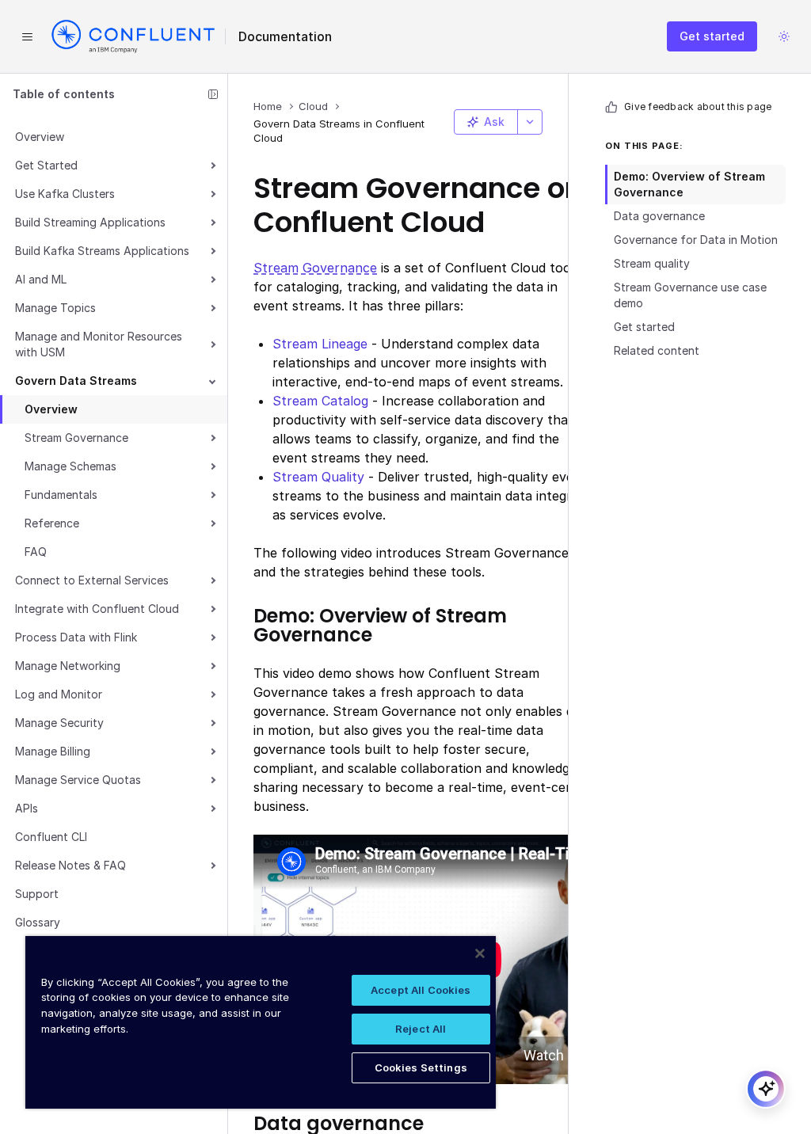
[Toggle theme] (784, 36)
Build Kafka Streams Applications (102, 250)
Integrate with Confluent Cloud (97, 608)
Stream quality (652, 263)
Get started (712, 36)
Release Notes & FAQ (70, 865)
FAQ (36, 551)
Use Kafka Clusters (65, 193)
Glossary (37, 922)
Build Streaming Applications (90, 222)
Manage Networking (67, 665)
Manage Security (59, 722)
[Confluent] (133, 36)
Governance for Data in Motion (696, 239)
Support (37, 893)
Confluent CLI (51, 836)
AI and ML (41, 279)
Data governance (659, 216)
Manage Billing (52, 751)
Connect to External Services (92, 580)
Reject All (420, 1028)
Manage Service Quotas (78, 779)
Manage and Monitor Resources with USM (98, 344)
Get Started (46, 165)
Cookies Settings (421, 1067)
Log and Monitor (58, 694)
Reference (52, 523)
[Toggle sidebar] (213, 94)
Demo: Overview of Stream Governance (689, 184)
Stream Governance (76, 437)
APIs (26, 808)
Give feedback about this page (697, 106)
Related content (656, 350)
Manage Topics (55, 307)
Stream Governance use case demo (690, 295)
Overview (39, 136)
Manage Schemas (70, 466)
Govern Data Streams (76, 380)
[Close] (480, 953)
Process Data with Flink (76, 637)
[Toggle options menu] (530, 122)
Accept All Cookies (420, 990)
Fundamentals (61, 494)
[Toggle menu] (27, 36)
